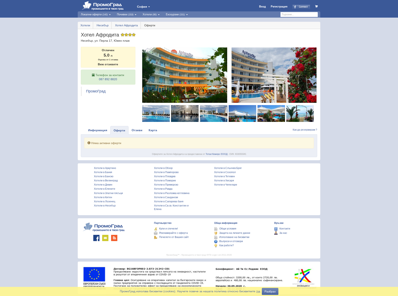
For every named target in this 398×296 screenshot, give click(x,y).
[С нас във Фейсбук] (96, 238)
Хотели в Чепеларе (225, 184)
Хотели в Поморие (165, 180)
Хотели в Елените (104, 188)
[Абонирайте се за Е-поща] (105, 238)
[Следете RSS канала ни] (114, 238)
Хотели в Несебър (105, 205)
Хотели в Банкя (103, 172)
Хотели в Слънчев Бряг (228, 168)
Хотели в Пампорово (166, 172)
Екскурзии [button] (175, 14)
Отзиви (137, 130)
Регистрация (279, 6)
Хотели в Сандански (166, 197)
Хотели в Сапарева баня (168, 201)
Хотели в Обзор (163, 168)
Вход (262, 6)
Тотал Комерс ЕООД (216, 154)
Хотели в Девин (103, 184)
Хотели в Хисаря (224, 180)
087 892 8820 (108, 79)
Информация (97, 130)
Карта (153, 130)
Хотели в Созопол (225, 172)
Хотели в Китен (103, 197)
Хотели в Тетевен (224, 176)
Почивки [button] (125, 14)
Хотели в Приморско (166, 184)
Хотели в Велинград (106, 180)
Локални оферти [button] (94, 14)
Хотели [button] (150, 14)
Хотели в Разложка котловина (171, 193)
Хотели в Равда (163, 188)
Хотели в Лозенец (104, 201)
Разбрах (270, 291)
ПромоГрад (96, 91)
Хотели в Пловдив (164, 176)
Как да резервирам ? (305, 129)
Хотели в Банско (103, 176)
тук (258, 291)
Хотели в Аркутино (105, 168)
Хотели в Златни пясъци (108, 193)
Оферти (119, 130)
